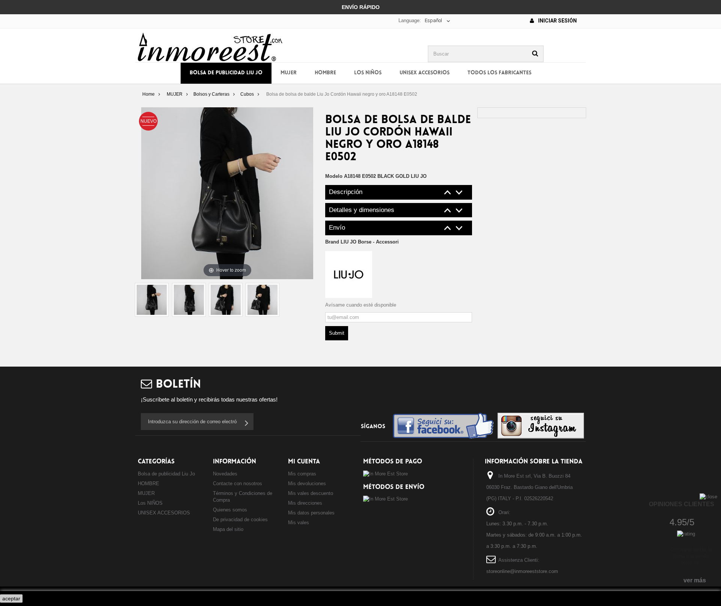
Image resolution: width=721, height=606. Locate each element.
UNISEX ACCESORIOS (424, 73)
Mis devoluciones (307, 483)
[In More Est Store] (210, 46)
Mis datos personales (311, 513)
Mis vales (298, 522)
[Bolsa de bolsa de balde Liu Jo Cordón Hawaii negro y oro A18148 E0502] (151, 299)
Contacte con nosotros (237, 483)
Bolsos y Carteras (211, 94)
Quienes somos (230, 510)
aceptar (11, 598)
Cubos (247, 94)
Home (148, 94)
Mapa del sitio (228, 529)
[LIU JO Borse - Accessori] (348, 274)
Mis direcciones (305, 503)
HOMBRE (325, 73)
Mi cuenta (304, 462)
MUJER (289, 73)
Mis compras (302, 474)
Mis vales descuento (310, 493)
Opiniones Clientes (681, 504)
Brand (362, 242)
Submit (336, 333)
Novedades (225, 474)
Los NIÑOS (368, 73)
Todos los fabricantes (499, 73)
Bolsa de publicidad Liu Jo (226, 73)
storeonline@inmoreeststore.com (522, 571)
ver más (694, 580)
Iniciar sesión (557, 21)
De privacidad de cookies (240, 519)
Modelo (333, 176)
